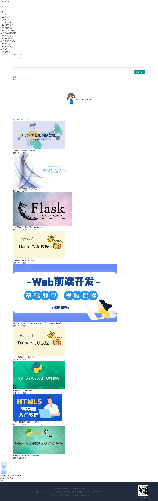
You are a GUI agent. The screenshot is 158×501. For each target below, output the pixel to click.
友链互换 (71, 488)
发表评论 (139, 72)
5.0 (30, 80)
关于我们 (57, 488)
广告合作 (64, 488)
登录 (1, 480)
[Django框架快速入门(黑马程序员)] (0, 1)
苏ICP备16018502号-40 (82, 495)
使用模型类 (6, 1)
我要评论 (88, 100)
